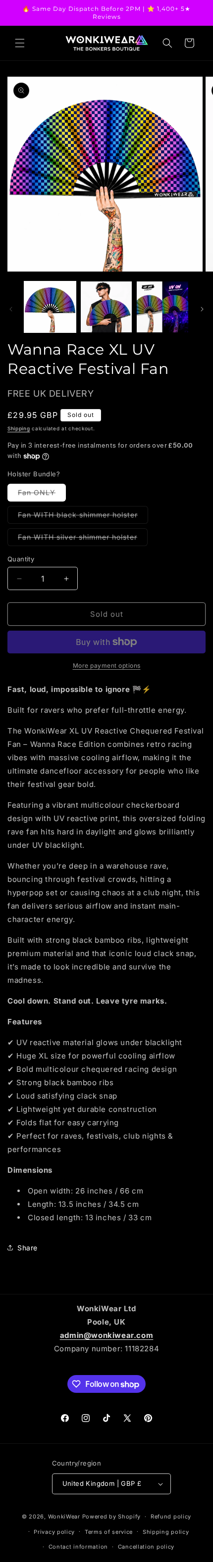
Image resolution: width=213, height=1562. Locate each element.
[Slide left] (11, 309)
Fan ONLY (42, 495)
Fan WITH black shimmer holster (83, 517)
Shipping (18, 428)
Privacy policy (54, 1531)
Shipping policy (166, 1531)
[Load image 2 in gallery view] (106, 307)
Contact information (78, 1546)
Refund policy (171, 1516)
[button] (20, 43)
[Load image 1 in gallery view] (50, 307)
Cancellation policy (146, 1546)
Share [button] (27, 1247)
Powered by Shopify (111, 1516)
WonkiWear (64, 1516)
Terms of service (109, 1531)
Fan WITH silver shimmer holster (83, 539)
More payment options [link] (107, 665)
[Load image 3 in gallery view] (162, 307)
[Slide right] (202, 309)
